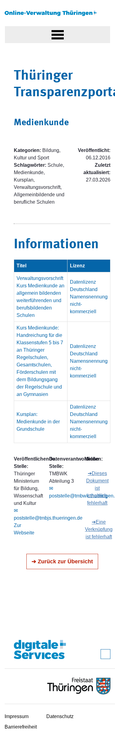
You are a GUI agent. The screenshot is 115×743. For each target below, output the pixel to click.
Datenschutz (60, 716)
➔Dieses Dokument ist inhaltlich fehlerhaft (97, 488)
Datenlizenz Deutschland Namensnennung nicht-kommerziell (89, 296)
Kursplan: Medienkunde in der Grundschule (38, 422)
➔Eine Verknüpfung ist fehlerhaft (99, 529)
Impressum (17, 716)
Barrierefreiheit (21, 726)
